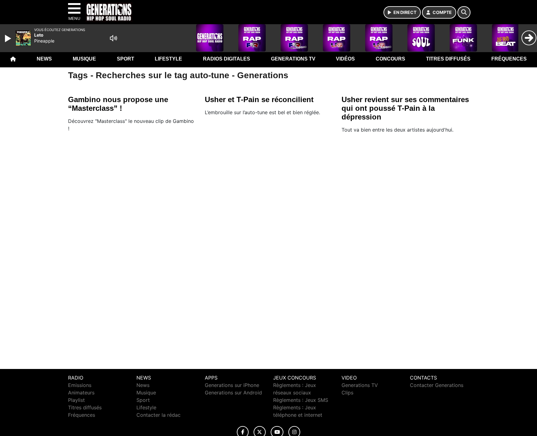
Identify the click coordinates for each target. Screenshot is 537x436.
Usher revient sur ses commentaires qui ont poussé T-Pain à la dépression (405, 108)
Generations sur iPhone (232, 385)
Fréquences (509, 58)
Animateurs (81, 392)
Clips (347, 392)
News (44, 58)
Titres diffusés (448, 58)
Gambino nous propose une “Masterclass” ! (118, 103)
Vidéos (345, 58)
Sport (125, 58)
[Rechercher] (463, 12)
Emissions (79, 385)
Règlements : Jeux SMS (300, 400)
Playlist (76, 400)
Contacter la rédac (158, 415)
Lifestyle (168, 58)
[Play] (8, 38)
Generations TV (293, 58)
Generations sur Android (233, 392)
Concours (390, 58)
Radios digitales (226, 58)
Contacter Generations (436, 385)
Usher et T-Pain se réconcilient (259, 99)
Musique (84, 58)
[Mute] (113, 38)
